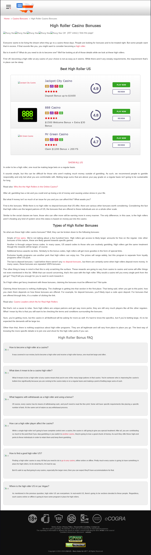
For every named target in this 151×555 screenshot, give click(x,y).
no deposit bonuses (72, 262)
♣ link (102, 530)
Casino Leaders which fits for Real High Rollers (36, 302)
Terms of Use (56, 527)
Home (7, 18)
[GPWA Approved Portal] (75, 541)
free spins (21, 238)
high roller (80, 46)
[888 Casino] (27, 115)
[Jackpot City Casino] (27, 88)
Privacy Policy (68, 527)
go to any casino (68, 461)
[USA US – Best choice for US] (25, 12)
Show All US (75, 162)
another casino (68, 434)
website (88, 532)
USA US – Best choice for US (75, 551)
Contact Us (95, 527)
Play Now (121, 85)
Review (121, 92)
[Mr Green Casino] (27, 141)
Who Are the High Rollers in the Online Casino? (36, 187)
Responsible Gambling (82, 527)
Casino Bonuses (20, 18)
